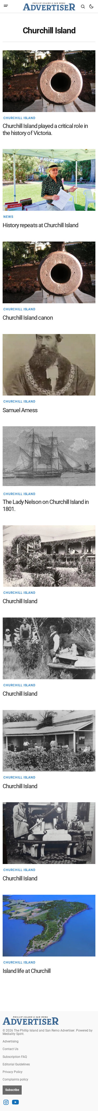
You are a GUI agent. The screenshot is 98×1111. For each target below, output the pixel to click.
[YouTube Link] (15, 1102)
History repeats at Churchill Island (40, 225)
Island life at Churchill (26, 971)
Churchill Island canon (28, 317)
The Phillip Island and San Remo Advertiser (44, 1030)
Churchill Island (19, 118)
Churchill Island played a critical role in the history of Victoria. (45, 129)
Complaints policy (15, 1079)
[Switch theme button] (91, 6)
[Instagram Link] (7, 1102)
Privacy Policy (12, 1072)
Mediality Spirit (13, 1034)
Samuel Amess (20, 410)
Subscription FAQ (15, 1057)
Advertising (11, 1041)
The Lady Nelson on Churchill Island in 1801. (46, 505)
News (8, 217)
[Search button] (83, 6)
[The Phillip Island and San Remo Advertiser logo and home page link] (49, 6)
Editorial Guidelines (16, 1064)
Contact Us (10, 1049)
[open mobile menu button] (6, 6)
